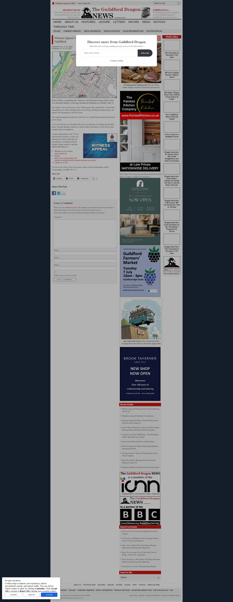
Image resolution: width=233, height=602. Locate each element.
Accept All (49, 595)
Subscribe (145, 52)
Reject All (31, 595)
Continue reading (116, 60)
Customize (13, 595)
